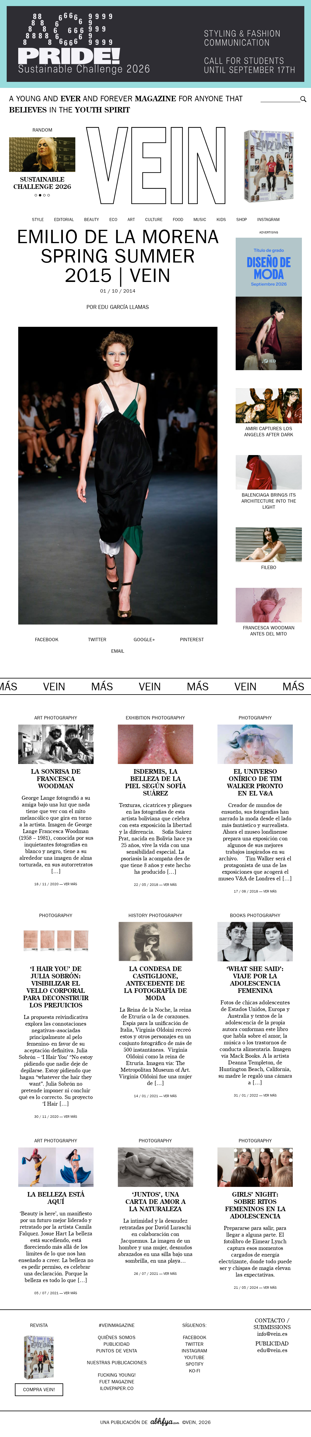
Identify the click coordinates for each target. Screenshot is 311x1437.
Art (131, 220)
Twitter (194, 1344)
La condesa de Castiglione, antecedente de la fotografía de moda (155, 984)
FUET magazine (116, 1382)
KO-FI (194, 1371)
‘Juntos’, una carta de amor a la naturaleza (155, 1202)
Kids (221, 220)
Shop (241, 220)
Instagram (268, 220)
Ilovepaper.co (117, 1389)
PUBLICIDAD (117, 1344)
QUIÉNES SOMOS (116, 1338)
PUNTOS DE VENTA (116, 1351)
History (138, 916)
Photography (60, 718)
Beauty (91, 220)
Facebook (194, 1338)
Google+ (11, 1433)
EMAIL (117, 651)
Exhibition (138, 718)
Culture (153, 220)
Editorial (64, 220)
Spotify (194, 1364)
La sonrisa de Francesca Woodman (55, 779)
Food (178, 220)
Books (238, 916)
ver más (70, 884)
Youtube (194, 1358)
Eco (113, 220)
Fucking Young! (117, 1375)
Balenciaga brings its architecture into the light (268, 501)
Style (38, 220)
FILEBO (268, 568)
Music (199, 220)
